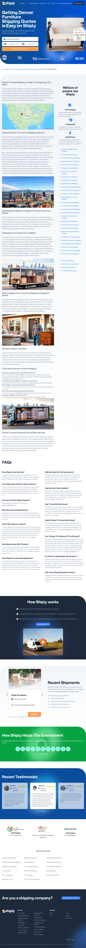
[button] (42, 694)
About (51, 913)
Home (4, 69)
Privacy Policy (69, 918)
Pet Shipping (21, 922)
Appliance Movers (53, 875)
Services (22, 3)
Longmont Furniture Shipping (70, 194)
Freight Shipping (22, 933)
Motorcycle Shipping (23, 927)
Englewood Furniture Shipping (71, 250)
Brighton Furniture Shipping (70, 228)
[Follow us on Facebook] (67, 939)
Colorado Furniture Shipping (30, 69)
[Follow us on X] (66, 939)
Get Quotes (78, 3)
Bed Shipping (51, 871)
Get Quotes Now (42, 624)
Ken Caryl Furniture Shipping (70, 254)
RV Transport (21, 913)
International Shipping (54, 866)
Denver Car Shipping (68, 261)
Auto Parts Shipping (23, 916)
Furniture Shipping (13, 69)
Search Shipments (33, 3)
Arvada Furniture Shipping (69, 177)
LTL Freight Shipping (31, 866)
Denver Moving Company (69, 271)
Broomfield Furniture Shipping (71, 213)
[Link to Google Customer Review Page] (15, 829)
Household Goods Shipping (11, 862)
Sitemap (67, 916)
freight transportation (11, 379)
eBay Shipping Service (54, 858)
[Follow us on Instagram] (69, 939)
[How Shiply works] (43, 642)
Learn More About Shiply (70, 898)
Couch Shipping (7, 875)
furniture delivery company (11, 229)
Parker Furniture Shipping (69, 221)
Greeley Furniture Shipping (70, 168)
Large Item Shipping (9, 858)
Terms (67, 913)
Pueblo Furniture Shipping (69, 180)
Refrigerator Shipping (9, 866)
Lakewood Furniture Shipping (70, 161)
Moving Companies (30, 858)
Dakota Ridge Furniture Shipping (71, 244)
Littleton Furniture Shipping (70, 225)
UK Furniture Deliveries (32, 879)
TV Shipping (6, 871)
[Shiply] (8, 3)
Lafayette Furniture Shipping (70, 202)
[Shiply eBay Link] (72, 939)
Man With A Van (7, 879)
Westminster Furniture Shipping (71, 187)
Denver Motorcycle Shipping (70, 264)
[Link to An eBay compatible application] (43, 829)
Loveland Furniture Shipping (70, 206)
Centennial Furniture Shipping (70, 190)
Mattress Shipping (30, 871)
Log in (53, 3)
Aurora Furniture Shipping (69, 154)
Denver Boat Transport (68, 267)
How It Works (43, 3)
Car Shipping (21, 925)
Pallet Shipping (38, 917)
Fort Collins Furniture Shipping (71, 158)
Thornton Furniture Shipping (70, 165)
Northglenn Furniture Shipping (71, 237)
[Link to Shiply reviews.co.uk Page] (70, 829)
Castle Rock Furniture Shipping (71, 209)
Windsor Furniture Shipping (70, 247)
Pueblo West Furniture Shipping (71, 240)
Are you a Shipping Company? (64, 3)
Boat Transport (38, 932)
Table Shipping (29, 862)
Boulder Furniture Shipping (70, 184)
